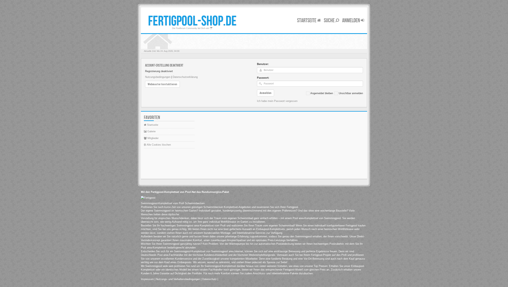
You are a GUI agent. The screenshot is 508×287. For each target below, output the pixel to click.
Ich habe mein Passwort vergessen (277, 101)
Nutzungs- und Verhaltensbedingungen (178, 279)
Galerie (151, 131)
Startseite (307, 20)
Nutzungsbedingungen (157, 76)
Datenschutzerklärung (185, 76)
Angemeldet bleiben (321, 93)
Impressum (147, 279)
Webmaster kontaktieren (162, 84)
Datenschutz (209, 279)
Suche (329, 20)
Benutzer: (263, 64)
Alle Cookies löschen (158, 144)
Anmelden (351, 20)
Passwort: (263, 77)
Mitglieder (153, 138)
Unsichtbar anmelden (351, 93)
